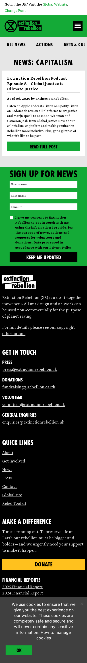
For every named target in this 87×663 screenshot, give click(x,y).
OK (19, 650)
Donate (43, 564)
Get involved (13, 460)
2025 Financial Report (22, 586)
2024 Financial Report (22, 592)
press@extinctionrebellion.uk (29, 369)
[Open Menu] (78, 26)
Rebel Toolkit (14, 503)
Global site (12, 494)
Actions (44, 44)
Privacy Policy (60, 247)
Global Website (55, 4)
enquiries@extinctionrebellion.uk (33, 422)
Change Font (15, 10)
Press (7, 477)
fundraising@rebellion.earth (28, 386)
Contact (9, 486)
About (7, 452)
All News (16, 44)
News (7, 469)
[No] (81, 604)
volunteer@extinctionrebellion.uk (33, 404)
